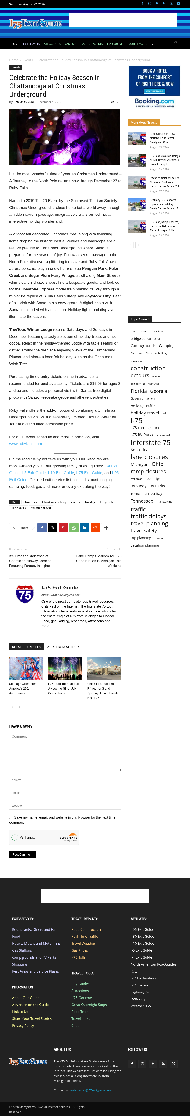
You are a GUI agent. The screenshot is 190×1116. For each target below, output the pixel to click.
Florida (139, 390)
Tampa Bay (152, 493)
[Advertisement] (123, 20)
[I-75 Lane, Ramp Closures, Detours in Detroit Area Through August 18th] (137, 226)
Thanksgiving (164, 501)
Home (13, 60)
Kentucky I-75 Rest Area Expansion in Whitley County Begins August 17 (164, 204)
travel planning (149, 523)
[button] (176, 43)
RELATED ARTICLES (26, 647)
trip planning (141, 537)
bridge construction (146, 338)
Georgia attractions (143, 398)
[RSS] (164, 3)
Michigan (140, 464)
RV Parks (157, 486)
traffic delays (148, 516)
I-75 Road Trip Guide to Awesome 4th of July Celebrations (63, 688)
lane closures (149, 456)
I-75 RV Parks (142, 435)
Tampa (135, 493)
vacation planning (145, 545)
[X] (171, 3)
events (75, 502)
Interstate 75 (151, 442)
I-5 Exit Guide (34, 473)
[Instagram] (149, 3)
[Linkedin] (84, 527)
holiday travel (145, 412)
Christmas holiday (54, 502)
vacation (159, 538)
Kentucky (139, 449)
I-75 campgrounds (146, 427)
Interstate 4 (163, 435)
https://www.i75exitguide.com (61, 595)
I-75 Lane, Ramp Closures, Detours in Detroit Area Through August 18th (164, 226)
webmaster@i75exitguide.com (91, 1090)
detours (140, 375)
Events (28, 60)
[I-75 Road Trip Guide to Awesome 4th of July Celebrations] (65, 668)
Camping (166, 345)
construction (148, 368)
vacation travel (41, 508)
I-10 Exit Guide (61, 473)
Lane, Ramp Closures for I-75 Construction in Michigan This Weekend (98, 561)
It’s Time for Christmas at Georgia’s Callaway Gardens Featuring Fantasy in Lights (30, 561)
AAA (133, 331)
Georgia (158, 391)
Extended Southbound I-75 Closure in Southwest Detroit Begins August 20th (165, 182)
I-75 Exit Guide (24, 102)
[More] (106, 527)
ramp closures (148, 471)
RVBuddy (138, 486)
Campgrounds (143, 345)
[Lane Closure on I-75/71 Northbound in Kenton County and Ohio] (137, 138)
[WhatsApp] (74, 527)
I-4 (164, 413)
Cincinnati (137, 361)
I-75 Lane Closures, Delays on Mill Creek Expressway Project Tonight (165, 160)
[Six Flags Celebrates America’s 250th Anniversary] (26, 668)
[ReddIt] (95, 527)
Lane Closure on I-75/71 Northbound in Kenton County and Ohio (163, 138)
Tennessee (18, 508)
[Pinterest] (156, 3)
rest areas (136, 479)
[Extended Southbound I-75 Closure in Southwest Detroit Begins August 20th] (137, 182)
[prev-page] (12, 707)
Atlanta (143, 331)
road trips (153, 478)
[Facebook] (142, 3)
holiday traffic (143, 405)
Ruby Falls (106, 502)
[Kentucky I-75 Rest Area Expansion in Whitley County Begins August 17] (137, 204)
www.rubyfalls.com (25, 444)
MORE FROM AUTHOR (63, 647)
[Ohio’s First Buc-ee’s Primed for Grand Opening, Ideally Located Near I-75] (104, 668)
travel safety (144, 530)
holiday (90, 502)
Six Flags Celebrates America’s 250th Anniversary (22, 688)
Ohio (157, 464)
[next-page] (19, 707)
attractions (157, 331)
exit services (138, 383)
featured (153, 384)
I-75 (136, 420)
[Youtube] (178, 3)
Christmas (30, 502)
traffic (138, 509)
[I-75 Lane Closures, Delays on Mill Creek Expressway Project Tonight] (137, 160)
